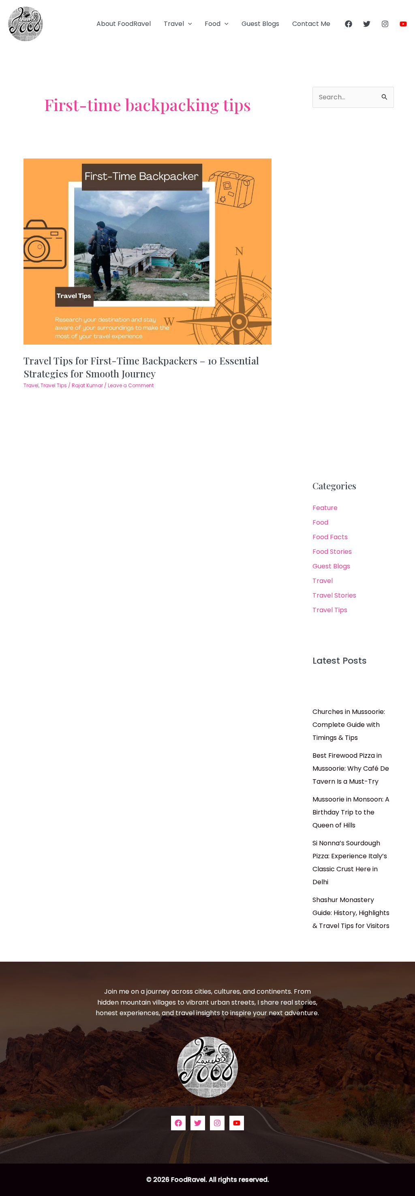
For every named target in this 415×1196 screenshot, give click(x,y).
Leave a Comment (131, 385)
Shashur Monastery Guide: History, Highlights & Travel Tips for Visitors (350, 912)
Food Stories (332, 551)
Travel (174, 23)
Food (212, 23)
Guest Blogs (260, 23)
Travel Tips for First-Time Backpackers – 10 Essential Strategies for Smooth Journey (141, 366)
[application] (188, 24)
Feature (325, 507)
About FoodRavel (123, 23)
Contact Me (311, 23)
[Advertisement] (353, 294)
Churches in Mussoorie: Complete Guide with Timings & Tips (348, 724)
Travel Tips (54, 385)
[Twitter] (366, 24)
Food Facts (330, 537)
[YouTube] (403, 24)
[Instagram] (385, 24)
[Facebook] (348, 24)
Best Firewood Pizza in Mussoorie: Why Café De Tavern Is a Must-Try (350, 768)
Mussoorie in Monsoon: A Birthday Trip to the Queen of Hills (350, 812)
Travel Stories (334, 595)
